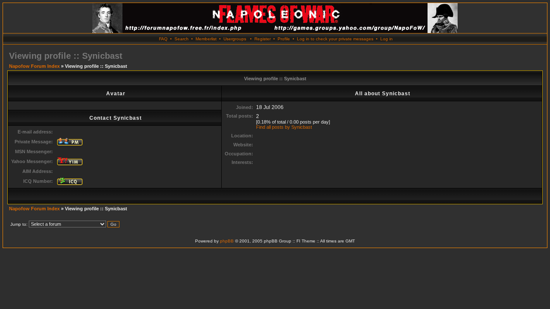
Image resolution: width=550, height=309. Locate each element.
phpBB (227, 241)
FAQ (163, 38)
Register (262, 38)
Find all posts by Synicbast (284, 127)
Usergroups (234, 38)
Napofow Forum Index (34, 66)
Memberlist (206, 38)
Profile (284, 38)
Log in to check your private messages (335, 38)
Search (181, 38)
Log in (386, 38)
